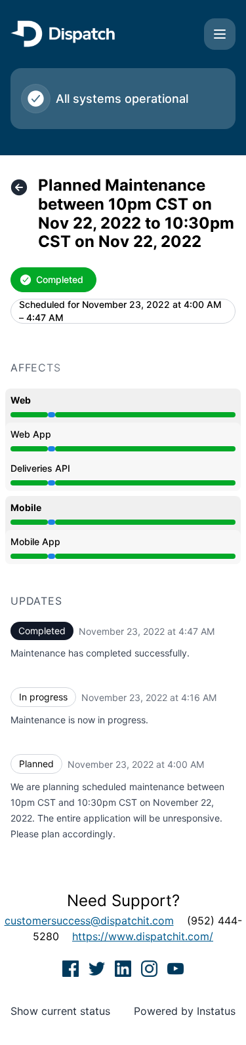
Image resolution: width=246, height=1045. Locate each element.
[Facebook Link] (72, 967)
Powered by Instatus (185, 1010)
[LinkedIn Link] (124, 967)
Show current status (60, 1010)
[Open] (220, 34)
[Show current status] (19, 187)
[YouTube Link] (175, 967)
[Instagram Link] (151, 967)
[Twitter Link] (98, 967)
